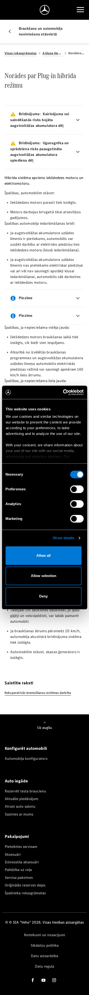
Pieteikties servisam (21, 846)
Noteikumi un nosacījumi (44, 934)
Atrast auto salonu (20, 806)
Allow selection (43, 576)
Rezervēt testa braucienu (25, 791)
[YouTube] (43, 980)
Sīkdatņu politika (45, 945)
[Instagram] (54, 980)
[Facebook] (33, 980)
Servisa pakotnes (19, 877)
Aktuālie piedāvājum (21, 798)
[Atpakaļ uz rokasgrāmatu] (12, 31)
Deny (43, 596)
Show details (63, 538)
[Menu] (80, 9)
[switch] (77, 489)
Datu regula (44, 966)
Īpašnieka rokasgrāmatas (25, 893)
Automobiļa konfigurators (26, 758)
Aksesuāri (13, 854)
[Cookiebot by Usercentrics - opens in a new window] (63, 392)
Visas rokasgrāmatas (21, 53)
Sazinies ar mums (19, 814)
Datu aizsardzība (44, 955)
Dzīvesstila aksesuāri (22, 862)
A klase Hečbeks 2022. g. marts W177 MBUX (52, 53)
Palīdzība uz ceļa (18, 869)
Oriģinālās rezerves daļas (25, 885)
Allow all (43, 555)
